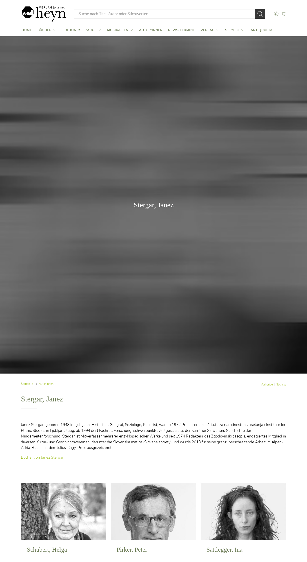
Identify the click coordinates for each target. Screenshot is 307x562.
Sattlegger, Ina (224, 549)
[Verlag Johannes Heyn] (44, 14)
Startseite (27, 384)
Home (27, 30)
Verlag (208, 30)
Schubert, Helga (47, 549)
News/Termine (181, 30)
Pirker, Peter (132, 549)
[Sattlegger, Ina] (243, 511)
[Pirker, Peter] (153, 511)
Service (232, 30)
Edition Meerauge (79, 30)
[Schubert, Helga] (63, 511)
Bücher (45, 30)
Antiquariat (262, 30)
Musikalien (117, 30)
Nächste (281, 384)
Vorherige (267, 384)
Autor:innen (150, 30)
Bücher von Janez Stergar (42, 457)
